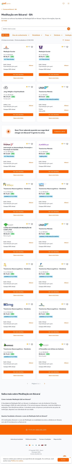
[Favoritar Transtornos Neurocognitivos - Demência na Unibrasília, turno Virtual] (67, 304)
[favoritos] (63, 3)
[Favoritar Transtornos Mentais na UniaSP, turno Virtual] (67, 87)
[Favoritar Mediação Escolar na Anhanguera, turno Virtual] (32, 47)
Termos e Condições (45, 439)
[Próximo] (44, 383)
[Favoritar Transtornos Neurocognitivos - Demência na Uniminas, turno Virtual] (32, 344)
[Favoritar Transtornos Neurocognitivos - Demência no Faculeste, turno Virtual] (67, 264)
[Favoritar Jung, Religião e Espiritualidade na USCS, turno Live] (32, 87)
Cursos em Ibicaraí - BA (10, 9)
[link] (8, 47)
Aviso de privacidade (17, 439)
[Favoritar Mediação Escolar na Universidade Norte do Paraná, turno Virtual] (67, 47)
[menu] (68, 3)
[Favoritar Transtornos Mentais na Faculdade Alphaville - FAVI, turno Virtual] (67, 144)
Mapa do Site (57, 439)
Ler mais (4, 21)
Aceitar (63, 460)
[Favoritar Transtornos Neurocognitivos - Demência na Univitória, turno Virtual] (67, 184)
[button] (36, 29)
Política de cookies (31, 439)
